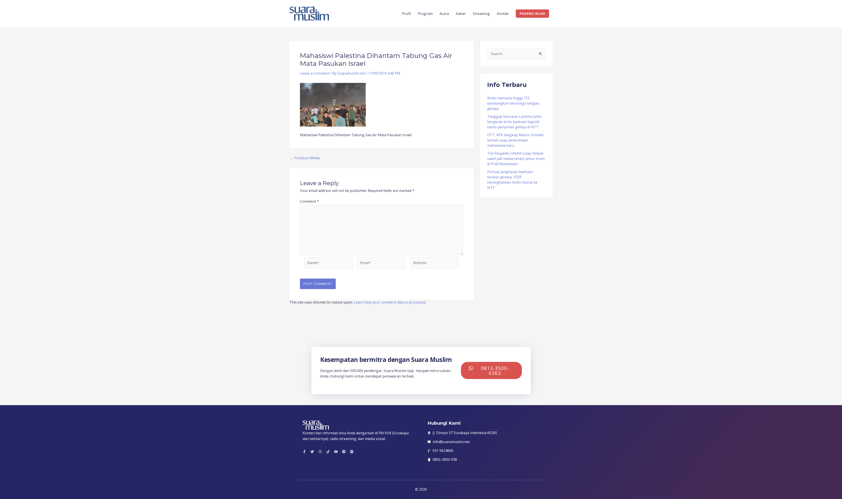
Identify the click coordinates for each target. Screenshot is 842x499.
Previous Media (305, 158)
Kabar (461, 13)
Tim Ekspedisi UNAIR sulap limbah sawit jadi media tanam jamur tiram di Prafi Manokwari (516, 158)
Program (425, 13)
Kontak (503, 13)
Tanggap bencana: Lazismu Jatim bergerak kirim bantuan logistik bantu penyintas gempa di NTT (514, 121)
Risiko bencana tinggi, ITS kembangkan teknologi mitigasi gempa (513, 103)
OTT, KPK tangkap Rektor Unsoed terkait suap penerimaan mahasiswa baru (515, 140)
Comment (309, 201)
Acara (444, 13)
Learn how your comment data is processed (390, 302)
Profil (406, 13)
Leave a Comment (314, 73)
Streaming (481, 13)
